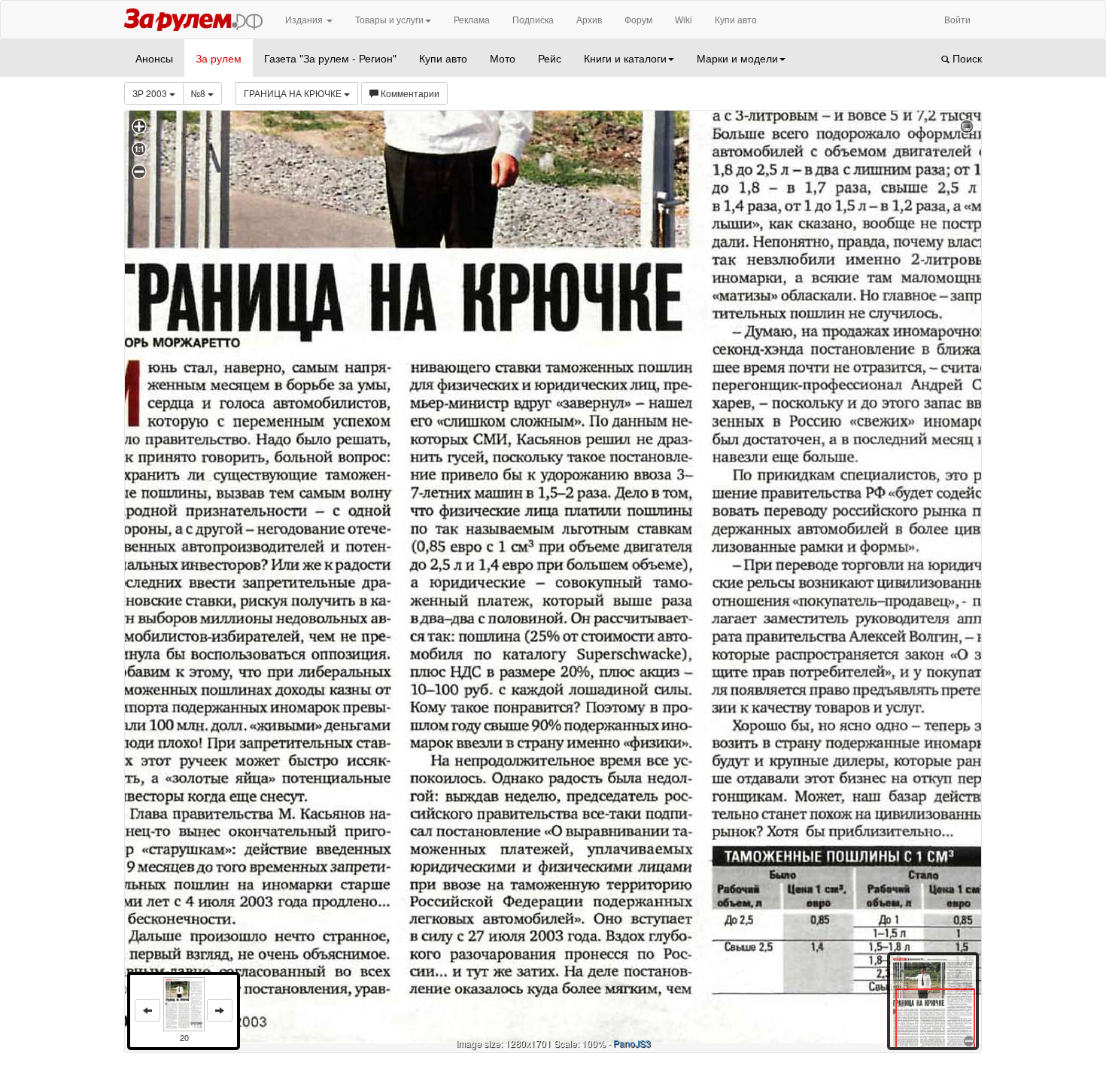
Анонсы (154, 57)
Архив (589, 19)
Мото (502, 57)
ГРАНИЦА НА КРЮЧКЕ (294, 93)
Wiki (683, 19)
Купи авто (736, 19)
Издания (305, 19)
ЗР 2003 (150, 93)
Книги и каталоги (625, 57)
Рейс (549, 57)
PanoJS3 (632, 1043)
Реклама (472, 19)
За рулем (219, 57)
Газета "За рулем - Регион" (330, 57)
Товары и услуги (389, 19)
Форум (638, 19)
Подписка (533, 19)
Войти (957, 19)
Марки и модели (737, 57)
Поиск (966, 57)
